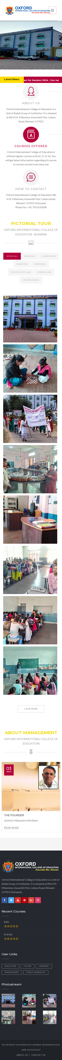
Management (12, 972)
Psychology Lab (20, 272)
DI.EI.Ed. (8, 934)
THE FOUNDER (14, 815)
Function (22, 264)
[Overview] (10, 1000)
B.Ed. (7, 922)
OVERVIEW (40, 264)
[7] (51, 1016)
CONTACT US (38, 1055)
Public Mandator (35, 972)
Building (29, 256)
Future (27, 966)
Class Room (48, 256)
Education (10, 966)
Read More (11, 827)
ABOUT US (22, 1055)
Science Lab (44, 272)
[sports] (31, 1000)
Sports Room (31, 280)
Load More (31, 709)
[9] (51, 1000)
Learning (44, 966)
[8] (31, 1016)
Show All (12, 256)
